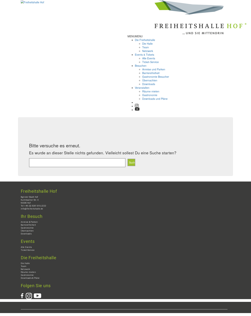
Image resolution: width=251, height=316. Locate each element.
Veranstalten (142, 87)
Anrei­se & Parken (29, 222)
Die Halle (147, 43)
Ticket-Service (150, 62)
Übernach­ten (149, 80)
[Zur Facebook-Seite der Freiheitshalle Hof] (23, 294)
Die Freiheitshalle (145, 40)
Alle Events (148, 58)
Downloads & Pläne (30, 278)
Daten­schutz (46, 314)
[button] (135, 36)
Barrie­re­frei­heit (150, 73)
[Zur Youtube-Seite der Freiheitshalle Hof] (137, 109)
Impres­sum (32, 314)
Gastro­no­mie (149, 95)
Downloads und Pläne (155, 98)
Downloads (148, 84)
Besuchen (140, 65)
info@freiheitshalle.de (32, 209)
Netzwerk (147, 51)
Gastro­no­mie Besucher (155, 76)
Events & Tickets (144, 54)
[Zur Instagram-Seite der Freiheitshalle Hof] (137, 105)
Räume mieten (150, 91)
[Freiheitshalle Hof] (32, 2)
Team (145, 47)
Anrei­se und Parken (153, 69)
